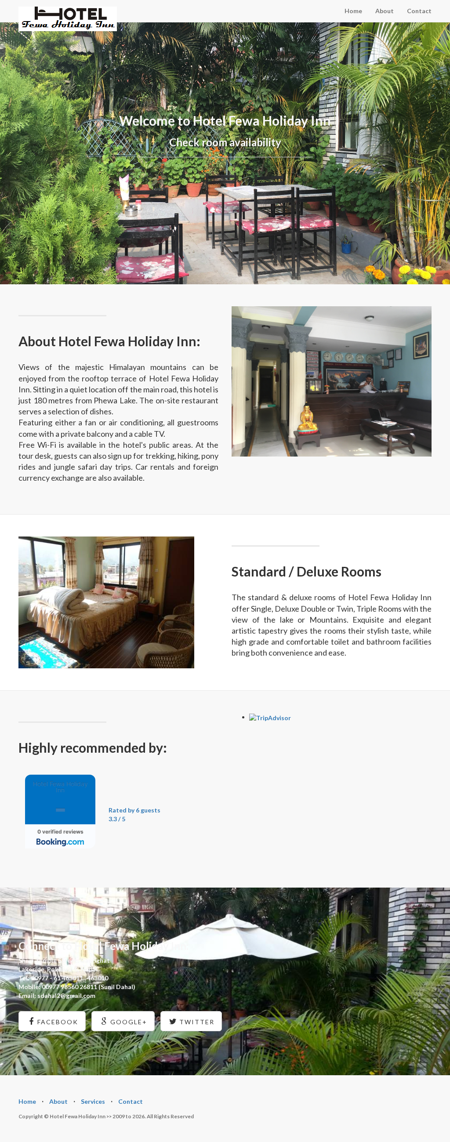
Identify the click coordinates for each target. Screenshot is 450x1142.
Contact (419, 11)
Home (353, 11)
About (384, 11)
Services (93, 1101)
